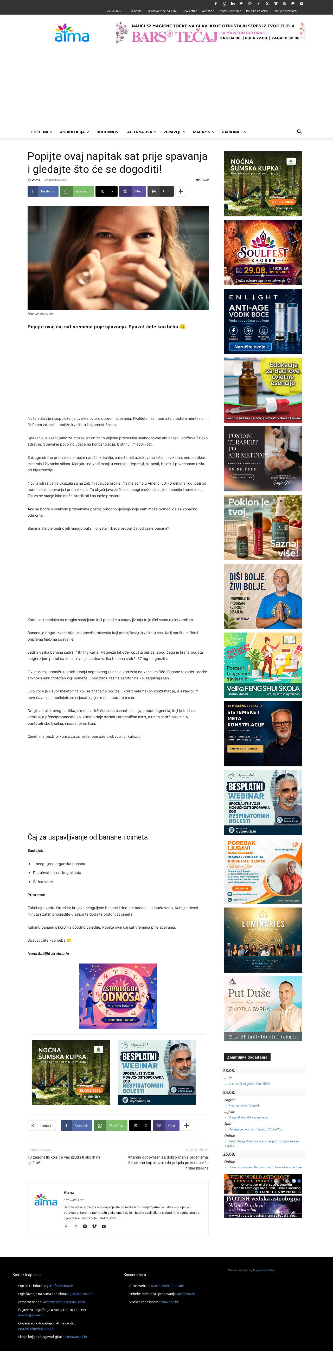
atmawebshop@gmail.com (64, 1301)
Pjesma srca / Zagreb (244, 1105)
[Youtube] (301, 3)
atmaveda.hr (168, 1301)
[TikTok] (258, 3)
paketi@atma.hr (74, 1336)
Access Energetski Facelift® (249, 1083)
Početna (39, 131)
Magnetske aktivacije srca (248, 1117)
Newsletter (189, 11)
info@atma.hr (62, 1285)
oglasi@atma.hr (79, 1293)
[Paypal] (241, 3)
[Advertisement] (166, 86)
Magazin (201, 131)
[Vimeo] (276, 3)
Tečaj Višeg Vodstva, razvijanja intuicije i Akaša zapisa (262, 1143)
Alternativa (139, 131)
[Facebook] (216, 3)
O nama (136, 11)
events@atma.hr (31, 1315)
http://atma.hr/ (74, 1200)
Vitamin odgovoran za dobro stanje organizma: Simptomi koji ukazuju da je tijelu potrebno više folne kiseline (168, 1163)
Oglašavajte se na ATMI (161, 11)
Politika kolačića (257, 11)
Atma (36, 180)
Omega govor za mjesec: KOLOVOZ (255, 1129)
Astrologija (72, 131)
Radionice (232, 131)
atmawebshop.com (169, 1285)
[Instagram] (224, 3)
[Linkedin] (233, 3)
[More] (180, 191)
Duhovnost (108, 131)
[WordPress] (293, 3)
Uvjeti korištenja (230, 11)
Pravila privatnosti (285, 11)
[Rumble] (250, 3)
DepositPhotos (263, 1270)
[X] (267, 3)
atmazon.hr (186, 1293)
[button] (299, 132)
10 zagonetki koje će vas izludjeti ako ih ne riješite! (64, 1160)
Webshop (208, 11)
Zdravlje (172, 131)
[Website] (284, 3)
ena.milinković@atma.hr (37, 1328)
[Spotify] (86, 1227)
